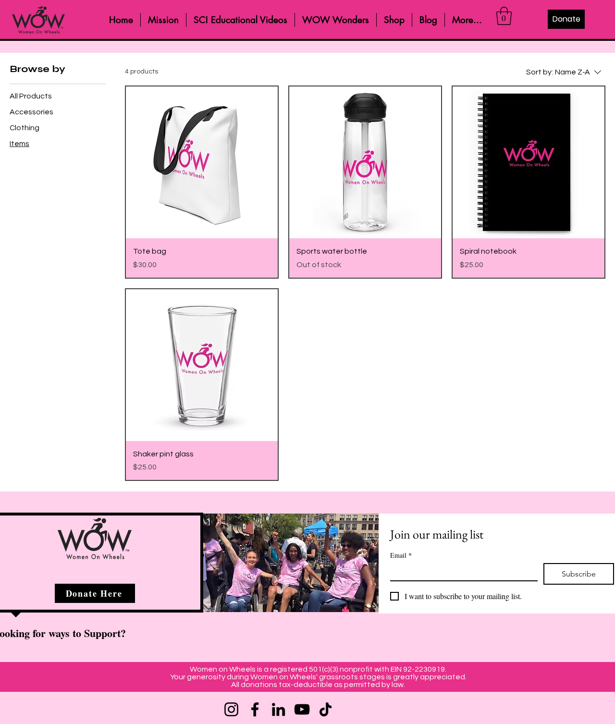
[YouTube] (302, 709)
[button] (504, 16)
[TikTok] (325, 709)
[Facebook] (255, 709)
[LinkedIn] (278, 709)
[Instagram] (231, 709)
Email (401, 555)
